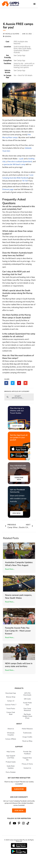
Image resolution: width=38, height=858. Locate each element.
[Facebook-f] (10, 823)
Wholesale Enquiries (10, 734)
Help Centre (11, 752)
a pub (21, 158)
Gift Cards (27, 699)
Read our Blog (27, 741)
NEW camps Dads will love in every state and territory (18, 665)
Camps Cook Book (10, 713)
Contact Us (27, 768)
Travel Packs (10, 708)
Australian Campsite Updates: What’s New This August (19, 564)
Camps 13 (10, 701)
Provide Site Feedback (27, 753)
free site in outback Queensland (20, 161)
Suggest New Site (27, 759)
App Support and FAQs (10, 757)
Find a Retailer (11, 772)
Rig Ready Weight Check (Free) (27, 716)
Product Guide (11, 762)
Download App (10, 693)
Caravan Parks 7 (10, 705)
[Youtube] (15, 823)
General (8, 36)
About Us (10, 729)
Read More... (9, 569)
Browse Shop (10, 697)
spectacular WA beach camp (14, 164)
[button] (34, 4)
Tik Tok (24, 181)
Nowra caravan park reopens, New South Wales (18, 596)
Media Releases (27, 729)
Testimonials (27, 733)
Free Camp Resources (27, 709)
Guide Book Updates (11, 767)
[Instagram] (23, 823)
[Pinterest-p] (19, 823)
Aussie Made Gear (27, 704)
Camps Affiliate (10, 739)
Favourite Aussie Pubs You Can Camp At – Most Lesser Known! (18, 630)
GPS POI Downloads (27, 694)
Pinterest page (7, 189)
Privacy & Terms (27, 764)
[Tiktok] (28, 823)
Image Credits (27, 737)
